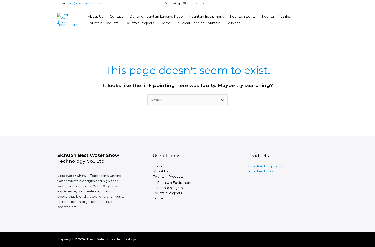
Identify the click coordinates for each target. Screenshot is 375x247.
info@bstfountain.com (86, 3)
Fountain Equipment (206, 16)
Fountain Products (103, 23)
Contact (116, 16)
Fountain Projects (139, 23)
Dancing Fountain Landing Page (156, 16)
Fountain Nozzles (276, 16)
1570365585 (202, 3)
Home (165, 23)
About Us (95, 16)
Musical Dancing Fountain (199, 23)
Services (233, 23)
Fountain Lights (242, 16)
